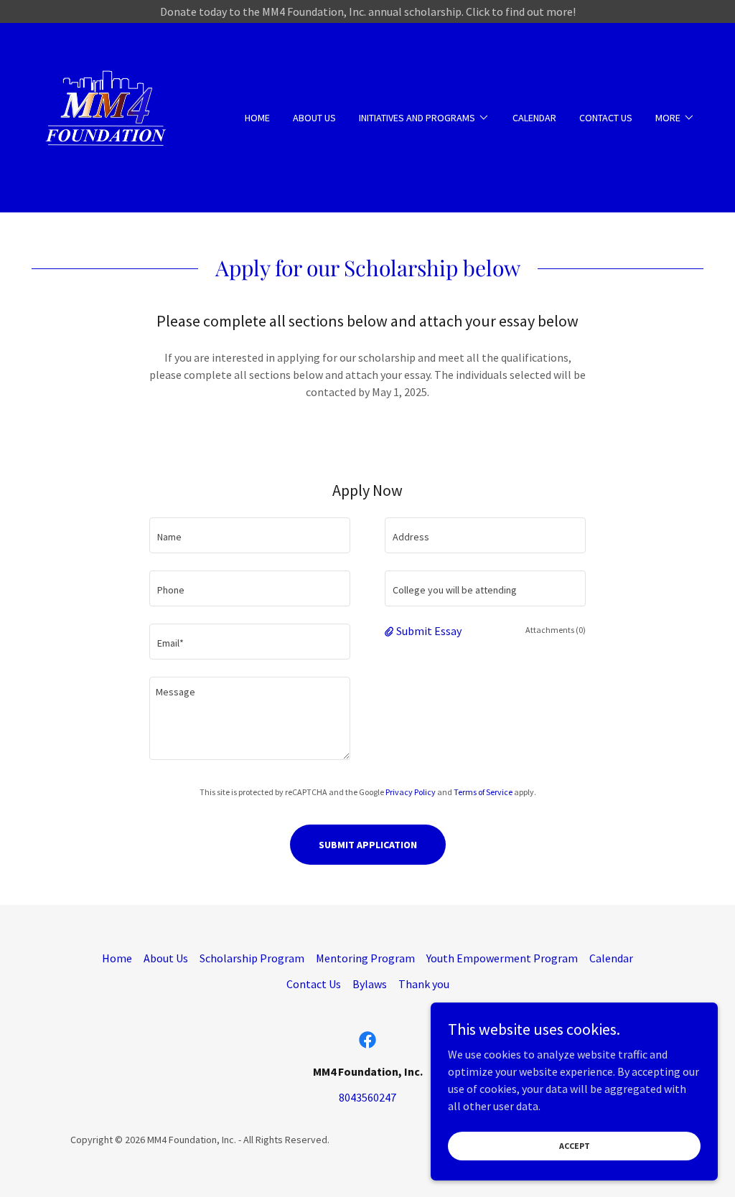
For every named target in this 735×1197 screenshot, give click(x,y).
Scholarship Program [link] (252, 958)
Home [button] (117, 958)
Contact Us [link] (605, 117)
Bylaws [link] (369, 984)
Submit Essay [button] (429, 631)
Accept (574, 1145)
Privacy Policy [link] (410, 792)
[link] (108, 116)
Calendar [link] (534, 117)
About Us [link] (314, 117)
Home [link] (257, 117)
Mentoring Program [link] (365, 958)
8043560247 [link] (367, 1097)
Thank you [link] (423, 984)
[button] (424, 117)
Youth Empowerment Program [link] (502, 958)
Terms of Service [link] (483, 792)
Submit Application (368, 844)
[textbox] (249, 535)
